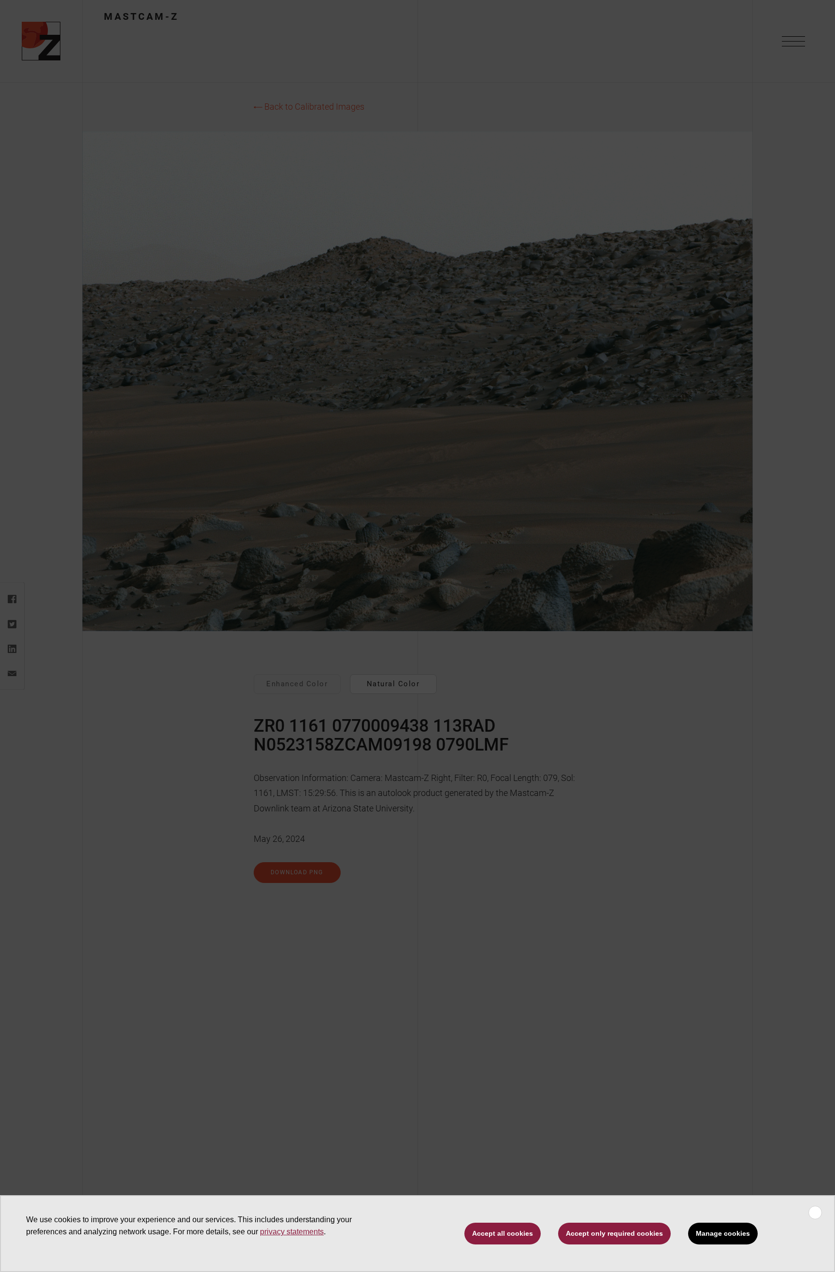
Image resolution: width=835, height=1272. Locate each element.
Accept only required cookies (614, 1233)
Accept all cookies (502, 1233)
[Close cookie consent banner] (815, 1212)
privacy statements (292, 1232)
